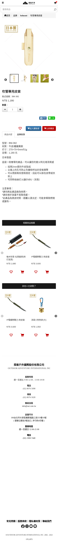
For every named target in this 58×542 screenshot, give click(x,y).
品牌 (15, 15)
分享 (44, 118)
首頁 (8, 15)
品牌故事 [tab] (21, 134)
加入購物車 (34, 128)
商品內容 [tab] (8, 134)
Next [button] (52, 79)
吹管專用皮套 (36, 15)
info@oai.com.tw (29, 406)
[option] (29, 47)
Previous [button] (5, 79)
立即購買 (50, 128)
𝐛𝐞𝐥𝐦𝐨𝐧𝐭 (23, 15)
